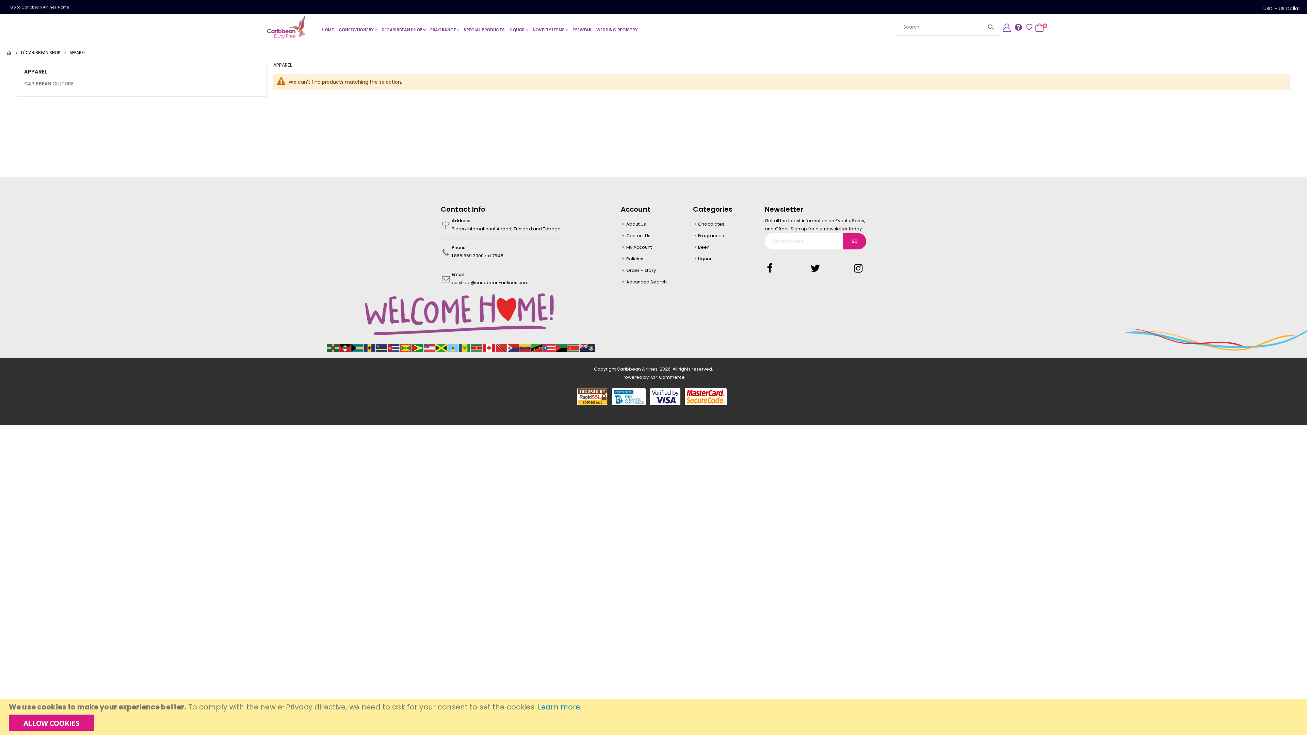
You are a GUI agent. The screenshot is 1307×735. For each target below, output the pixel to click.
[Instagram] (859, 268)
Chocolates (711, 224)
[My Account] (1007, 27)
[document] (654, 717)
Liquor (704, 259)
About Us (636, 224)
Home (9, 53)
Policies (635, 259)
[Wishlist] (1029, 27)
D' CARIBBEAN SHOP (40, 53)
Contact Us (638, 235)
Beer (703, 247)
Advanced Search (646, 282)
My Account (639, 247)
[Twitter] (815, 268)
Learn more (559, 707)
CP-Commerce (668, 377)
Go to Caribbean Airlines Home (39, 7)
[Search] (991, 27)
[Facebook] (772, 268)
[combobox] (948, 27)
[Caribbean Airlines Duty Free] (287, 27)
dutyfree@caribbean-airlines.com (490, 282)
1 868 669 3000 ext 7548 (477, 255)
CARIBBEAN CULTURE (49, 83)
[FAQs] (1018, 27)
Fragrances (711, 235)
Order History (641, 270)
